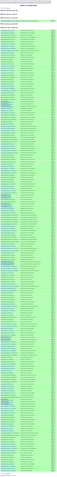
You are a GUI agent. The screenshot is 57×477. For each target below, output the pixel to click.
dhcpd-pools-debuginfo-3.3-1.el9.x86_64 (8, 130)
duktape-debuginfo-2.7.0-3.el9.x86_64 (7, 308)
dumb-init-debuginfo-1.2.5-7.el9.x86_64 (8, 332)
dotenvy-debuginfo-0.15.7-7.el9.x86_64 (8, 135)
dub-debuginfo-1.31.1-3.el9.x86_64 (7, 319)
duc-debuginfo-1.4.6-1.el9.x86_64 (7, 108)
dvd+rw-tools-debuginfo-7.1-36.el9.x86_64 (8, 375)
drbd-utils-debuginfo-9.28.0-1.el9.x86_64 (8, 201)
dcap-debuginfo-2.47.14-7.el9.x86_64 (7, 208)
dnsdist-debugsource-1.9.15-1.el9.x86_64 (8, 43)
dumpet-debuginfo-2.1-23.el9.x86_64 (7, 439)
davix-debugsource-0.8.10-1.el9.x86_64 (8, 157)
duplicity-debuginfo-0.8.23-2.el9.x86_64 (8, 392)
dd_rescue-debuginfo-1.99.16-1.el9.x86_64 (8, 190)
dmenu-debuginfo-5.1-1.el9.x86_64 (7, 428)
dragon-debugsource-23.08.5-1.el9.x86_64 (8, 246)
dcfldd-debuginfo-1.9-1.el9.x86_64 (7, 328)
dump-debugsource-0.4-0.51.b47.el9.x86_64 (8, 452)
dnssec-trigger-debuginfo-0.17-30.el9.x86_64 (9, 266)
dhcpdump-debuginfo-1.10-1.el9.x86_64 (8, 46)
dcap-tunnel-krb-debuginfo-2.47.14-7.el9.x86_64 (9, 217)
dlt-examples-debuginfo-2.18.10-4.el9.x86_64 (9, 141)
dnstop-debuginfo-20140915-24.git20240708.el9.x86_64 (6, 195)
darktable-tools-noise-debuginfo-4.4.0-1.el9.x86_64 (10, 286)
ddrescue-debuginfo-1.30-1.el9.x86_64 (7, 97)
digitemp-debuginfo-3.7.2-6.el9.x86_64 (7, 463)
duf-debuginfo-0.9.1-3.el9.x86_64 (7, 59)
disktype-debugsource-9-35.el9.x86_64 (7, 426)
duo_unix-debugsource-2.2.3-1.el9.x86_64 (8, 90)
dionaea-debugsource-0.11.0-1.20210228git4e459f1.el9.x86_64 (7, 206)
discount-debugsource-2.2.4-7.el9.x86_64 (8, 437)
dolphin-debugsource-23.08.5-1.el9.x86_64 (8, 235)
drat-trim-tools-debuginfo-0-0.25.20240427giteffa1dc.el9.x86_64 (7, 106)
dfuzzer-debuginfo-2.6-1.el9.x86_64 (7, 83)
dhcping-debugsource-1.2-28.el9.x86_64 (8, 412)
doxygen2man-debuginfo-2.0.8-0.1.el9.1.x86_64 (9, 152)
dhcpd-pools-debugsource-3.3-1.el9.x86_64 (8, 132)
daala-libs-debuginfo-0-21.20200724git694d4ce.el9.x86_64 (7, 402)
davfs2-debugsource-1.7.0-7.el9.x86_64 (8, 188)
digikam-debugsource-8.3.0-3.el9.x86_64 (8, 35)
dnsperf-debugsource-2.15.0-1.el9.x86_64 (8, 77)
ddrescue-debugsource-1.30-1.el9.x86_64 (8, 99)
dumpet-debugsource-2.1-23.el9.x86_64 (8, 441)
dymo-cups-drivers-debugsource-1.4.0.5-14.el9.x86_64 (10, 435)
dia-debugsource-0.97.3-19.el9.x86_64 (7, 457)
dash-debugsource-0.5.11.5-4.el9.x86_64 (8, 299)
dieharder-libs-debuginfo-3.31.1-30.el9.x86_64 (9, 448)
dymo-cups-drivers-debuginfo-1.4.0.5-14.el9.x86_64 (10, 432)
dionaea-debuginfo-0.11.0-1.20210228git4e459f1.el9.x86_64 (7, 204)
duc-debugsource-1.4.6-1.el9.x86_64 (7, 110)
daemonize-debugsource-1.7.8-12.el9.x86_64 (9, 119)
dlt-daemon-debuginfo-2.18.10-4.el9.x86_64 (8, 137)
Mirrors (42, 1)
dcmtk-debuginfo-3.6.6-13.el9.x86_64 (7, 92)
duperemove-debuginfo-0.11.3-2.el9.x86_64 (8, 379)
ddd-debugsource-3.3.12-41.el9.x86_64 (8, 390)
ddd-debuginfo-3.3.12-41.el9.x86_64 (7, 388)
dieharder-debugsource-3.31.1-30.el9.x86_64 (8, 446)
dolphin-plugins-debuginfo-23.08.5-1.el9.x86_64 (9, 239)
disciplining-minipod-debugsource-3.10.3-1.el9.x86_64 (10, 20)
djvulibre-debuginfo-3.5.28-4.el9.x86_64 (8, 226)
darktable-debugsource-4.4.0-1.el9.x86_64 (8, 283)
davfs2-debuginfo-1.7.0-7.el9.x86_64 (7, 186)
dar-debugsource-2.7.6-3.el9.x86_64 (7, 372)
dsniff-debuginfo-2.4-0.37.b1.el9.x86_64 (8, 468)
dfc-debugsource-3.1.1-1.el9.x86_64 (7, 359)
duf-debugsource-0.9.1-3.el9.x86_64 (7, 61)
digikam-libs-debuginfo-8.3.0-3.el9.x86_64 (8, 37)
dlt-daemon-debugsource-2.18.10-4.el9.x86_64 (9, 139)
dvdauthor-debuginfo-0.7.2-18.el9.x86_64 (8, 341)
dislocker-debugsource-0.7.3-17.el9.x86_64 (8, 170)
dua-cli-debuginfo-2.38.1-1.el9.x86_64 (7, 30)
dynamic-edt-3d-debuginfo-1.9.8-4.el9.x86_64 (9, 223)
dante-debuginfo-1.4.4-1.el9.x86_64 (7, 179)
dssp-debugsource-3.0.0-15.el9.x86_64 (7, 386)
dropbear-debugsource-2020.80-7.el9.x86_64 (9, 290)
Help (45, 1)
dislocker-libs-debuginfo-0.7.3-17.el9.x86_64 (9, 172)
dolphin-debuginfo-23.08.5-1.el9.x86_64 (8, 232)
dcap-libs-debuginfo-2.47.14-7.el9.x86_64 (8, 212)
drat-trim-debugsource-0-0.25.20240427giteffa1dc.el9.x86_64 (7, 104)
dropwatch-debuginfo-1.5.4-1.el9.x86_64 (8, 406)
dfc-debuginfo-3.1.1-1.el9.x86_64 (7, 357)
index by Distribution (14, 1)
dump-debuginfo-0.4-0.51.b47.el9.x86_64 (8, 450)
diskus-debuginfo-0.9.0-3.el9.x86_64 (7, 72)
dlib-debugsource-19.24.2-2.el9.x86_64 (8, 279)
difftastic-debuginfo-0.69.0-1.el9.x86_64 (8, 39)
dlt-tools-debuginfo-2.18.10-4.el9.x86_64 (8, 146)
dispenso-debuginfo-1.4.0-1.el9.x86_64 (7, 175)
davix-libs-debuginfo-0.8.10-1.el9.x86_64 (8, 159)
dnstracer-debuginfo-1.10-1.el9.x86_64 (7, 366)
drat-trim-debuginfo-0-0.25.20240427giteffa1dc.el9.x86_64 (7, 102)
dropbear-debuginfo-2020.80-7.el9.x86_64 (8, 288)
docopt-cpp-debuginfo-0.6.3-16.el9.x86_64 (8, 148)
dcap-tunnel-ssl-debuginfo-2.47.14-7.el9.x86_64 (9, 219)
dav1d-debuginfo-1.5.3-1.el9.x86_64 (7, 68)
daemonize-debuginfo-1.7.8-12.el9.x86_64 (8, 117)
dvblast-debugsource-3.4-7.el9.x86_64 (7, 461)
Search (48, 1)
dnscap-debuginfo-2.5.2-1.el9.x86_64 (7, 63)
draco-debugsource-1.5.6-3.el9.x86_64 (7, 295)
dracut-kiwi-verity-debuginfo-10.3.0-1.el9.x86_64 (9, 50)
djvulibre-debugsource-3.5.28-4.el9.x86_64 (8, 228)
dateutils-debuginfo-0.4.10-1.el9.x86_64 (8, 361)
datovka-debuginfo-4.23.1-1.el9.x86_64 (8, 257)
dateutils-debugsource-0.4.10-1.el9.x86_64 (8, 363)
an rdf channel (7, 8)
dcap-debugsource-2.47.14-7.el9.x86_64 (8, 210)
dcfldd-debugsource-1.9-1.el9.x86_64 (7, 330)
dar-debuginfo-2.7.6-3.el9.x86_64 (7, 370)
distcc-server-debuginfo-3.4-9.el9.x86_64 (8, 128)
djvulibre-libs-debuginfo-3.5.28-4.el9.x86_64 (8, 230)
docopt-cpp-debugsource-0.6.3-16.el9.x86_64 (9, 150)
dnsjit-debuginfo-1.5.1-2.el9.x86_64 (7, 79)
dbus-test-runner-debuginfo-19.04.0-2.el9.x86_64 (9, 248)
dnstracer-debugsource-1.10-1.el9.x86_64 (8, 368)
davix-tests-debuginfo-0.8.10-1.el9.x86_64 (8, 161)
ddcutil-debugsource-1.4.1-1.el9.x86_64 (8, 275)
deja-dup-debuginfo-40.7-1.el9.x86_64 (7, 301)
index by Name (37, 1)
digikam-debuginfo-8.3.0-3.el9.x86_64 (7, 32)
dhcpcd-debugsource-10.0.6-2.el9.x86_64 (8, 255)
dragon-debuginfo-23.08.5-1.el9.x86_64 (8, 243)
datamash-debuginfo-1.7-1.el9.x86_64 (7, 419)
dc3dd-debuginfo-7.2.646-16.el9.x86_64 (8, 346)
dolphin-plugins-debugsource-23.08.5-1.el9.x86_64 (10, 241)
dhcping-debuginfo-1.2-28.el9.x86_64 (7, 410)
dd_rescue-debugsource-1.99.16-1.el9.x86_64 (9, 192)
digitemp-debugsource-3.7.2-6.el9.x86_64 (8, 466)
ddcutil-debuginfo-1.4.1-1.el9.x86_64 (7, 272)
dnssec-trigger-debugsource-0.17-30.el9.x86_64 (9, 268)
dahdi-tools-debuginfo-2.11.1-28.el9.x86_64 (8, 350)
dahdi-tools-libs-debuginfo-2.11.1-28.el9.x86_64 (9, 355)
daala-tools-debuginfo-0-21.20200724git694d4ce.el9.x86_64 (7, 404)
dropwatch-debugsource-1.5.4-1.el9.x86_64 (8, 408)
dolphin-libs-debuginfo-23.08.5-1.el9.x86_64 (8, 237)
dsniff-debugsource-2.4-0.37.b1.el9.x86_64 (8, 470)
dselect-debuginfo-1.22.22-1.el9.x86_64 (8, 57)
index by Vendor (22, 1)
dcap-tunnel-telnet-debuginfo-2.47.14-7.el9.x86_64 (10, 221)
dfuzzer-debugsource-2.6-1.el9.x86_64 (7, 86)
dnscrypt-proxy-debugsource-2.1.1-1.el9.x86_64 (9, 326)
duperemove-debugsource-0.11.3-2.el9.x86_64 (9, 381)
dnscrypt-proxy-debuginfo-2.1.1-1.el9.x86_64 (9, 323)
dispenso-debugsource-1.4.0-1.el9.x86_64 (8, 177)
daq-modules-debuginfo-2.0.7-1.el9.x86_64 (8, 317)
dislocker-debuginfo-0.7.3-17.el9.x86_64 (8, 168)
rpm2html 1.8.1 (8, 473)
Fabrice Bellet (2, 475)
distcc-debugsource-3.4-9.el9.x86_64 (7, 123)
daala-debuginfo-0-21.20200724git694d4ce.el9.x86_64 (10, 397)
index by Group (7, 1)
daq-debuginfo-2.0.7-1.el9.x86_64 (7, 312)
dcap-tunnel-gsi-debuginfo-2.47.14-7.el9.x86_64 (9, 215)
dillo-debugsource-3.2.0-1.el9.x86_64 (7, 166)
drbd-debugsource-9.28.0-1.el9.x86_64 (7, 199)
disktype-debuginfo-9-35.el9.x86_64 (7, 423)
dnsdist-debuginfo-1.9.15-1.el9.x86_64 (7, 41)
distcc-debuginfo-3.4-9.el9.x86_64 (7, 121)
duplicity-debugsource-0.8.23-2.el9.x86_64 (8, 395)
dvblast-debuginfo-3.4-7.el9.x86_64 (7, 459)
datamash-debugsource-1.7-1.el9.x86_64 (8, 421)
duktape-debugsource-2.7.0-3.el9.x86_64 (8, 310)
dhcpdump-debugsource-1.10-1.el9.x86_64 (8, 48)
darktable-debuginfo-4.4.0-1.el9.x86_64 (8, 281)
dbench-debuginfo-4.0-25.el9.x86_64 (7, 415)
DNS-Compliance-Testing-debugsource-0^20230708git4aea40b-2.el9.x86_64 (8, 264)
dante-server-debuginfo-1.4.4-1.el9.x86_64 (8, 183)
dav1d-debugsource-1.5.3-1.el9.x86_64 (7, 70)
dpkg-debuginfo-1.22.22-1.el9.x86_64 (7, 52)
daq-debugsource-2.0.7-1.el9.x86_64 (7, 315)
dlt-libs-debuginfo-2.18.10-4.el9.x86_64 (8, 143)
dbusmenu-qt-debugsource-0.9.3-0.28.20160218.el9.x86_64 (6, 337)
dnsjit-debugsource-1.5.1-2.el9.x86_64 (7, 81)
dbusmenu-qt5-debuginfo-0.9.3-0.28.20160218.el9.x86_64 (6, 340)
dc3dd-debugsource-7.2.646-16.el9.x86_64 (8, 348)
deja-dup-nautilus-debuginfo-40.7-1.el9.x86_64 (9, 306)
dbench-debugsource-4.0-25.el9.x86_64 (8, 417)
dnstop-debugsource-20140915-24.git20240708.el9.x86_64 (6, 197)
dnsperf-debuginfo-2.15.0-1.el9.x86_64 (7, 75)
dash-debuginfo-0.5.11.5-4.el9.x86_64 (7, 297)
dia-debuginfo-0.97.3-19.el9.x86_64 (7, 455)
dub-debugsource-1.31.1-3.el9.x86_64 (7, 321)
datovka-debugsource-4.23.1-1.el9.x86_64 (8, 259)
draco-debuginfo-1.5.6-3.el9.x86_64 (7, 292)
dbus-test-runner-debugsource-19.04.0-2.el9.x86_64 (10, 250)
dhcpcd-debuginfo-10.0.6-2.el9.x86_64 (7, 252)
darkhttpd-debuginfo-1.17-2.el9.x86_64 (8, 112)
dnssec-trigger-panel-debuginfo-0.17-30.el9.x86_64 (10, 270)
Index (2, 1)
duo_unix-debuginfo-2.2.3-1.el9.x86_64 (8, 88)
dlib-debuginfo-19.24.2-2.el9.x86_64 (7, 277)
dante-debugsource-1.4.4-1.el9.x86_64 (7, 181)
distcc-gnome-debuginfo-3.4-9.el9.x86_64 (8, 126)
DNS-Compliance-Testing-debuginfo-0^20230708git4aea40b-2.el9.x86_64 (7, 262)
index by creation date (30, 1)
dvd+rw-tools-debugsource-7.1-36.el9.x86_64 (9, 377)
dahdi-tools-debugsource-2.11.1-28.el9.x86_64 (9, 352)
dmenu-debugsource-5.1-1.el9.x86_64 (7, 430)
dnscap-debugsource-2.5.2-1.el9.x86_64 (8, 66)
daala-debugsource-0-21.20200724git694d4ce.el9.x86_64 (7, 400)
